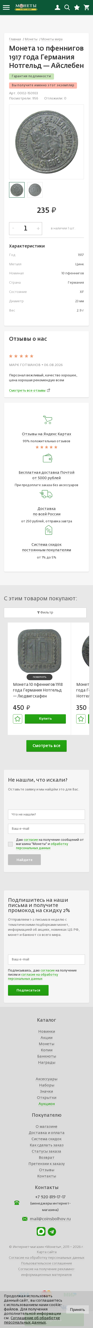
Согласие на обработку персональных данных (46, 1258)
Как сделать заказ (47, 1145)
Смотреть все (46, 746)
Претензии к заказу (46, 1164)
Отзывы (46, 1170)
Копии (46, 1050)
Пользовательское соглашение (46, 1263)
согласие (31, 840)
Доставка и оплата (47, 1133)
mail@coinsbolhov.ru (50, 1219)
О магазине (46, 1127)
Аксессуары (46, 1079)
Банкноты (46, 1056)
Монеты (46, 1044)
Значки (46, 1091)
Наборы (46, 1085)
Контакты (46, 1176)
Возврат (47, 1158)
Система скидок (46, 1139)
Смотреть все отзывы (27, 390)
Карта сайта (47, 1252)
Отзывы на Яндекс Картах (46, 434)
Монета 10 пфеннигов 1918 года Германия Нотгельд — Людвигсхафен (38, 690)
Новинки (46, 1032)
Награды (46, 1063)
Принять (77, 1309)
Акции (46, 1038)
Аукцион (46, 1104)
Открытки (46, 1098)
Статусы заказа (46, 1151)
